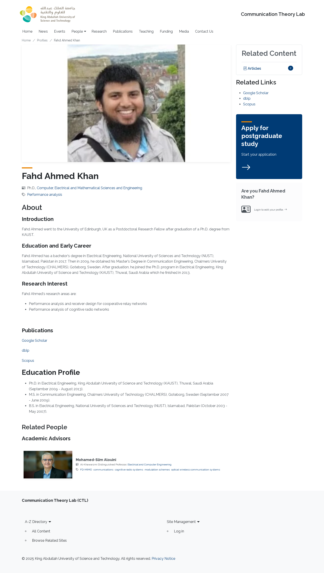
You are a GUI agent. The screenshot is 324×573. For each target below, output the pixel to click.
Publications (123, 31)
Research (99, 31)
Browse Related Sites (49, 540)
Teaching (146, 31)
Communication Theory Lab (273, 14)
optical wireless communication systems (195, 469)
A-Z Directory (36, 522)
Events (59, 31)
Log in (179, 531)
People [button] (77, 31)
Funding (166, 31)
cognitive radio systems (129, 469)
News (43, 31)
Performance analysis (44, 194)
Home (27, 31)
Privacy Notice (163, 558)
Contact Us (204, 31)
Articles (254, 68)
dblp (25, 350)
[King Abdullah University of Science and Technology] (47, 14)
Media (184, 31)
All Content (41, 531)
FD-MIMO (86, 469)
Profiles (42, 40)
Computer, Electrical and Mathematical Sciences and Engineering (89, 188)
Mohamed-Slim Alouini (96, 460)
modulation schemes (157, 469)
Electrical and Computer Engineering (149, 464)
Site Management (181, 522)
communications (103, 469)
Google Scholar (34, 340)
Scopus (28, 360)
